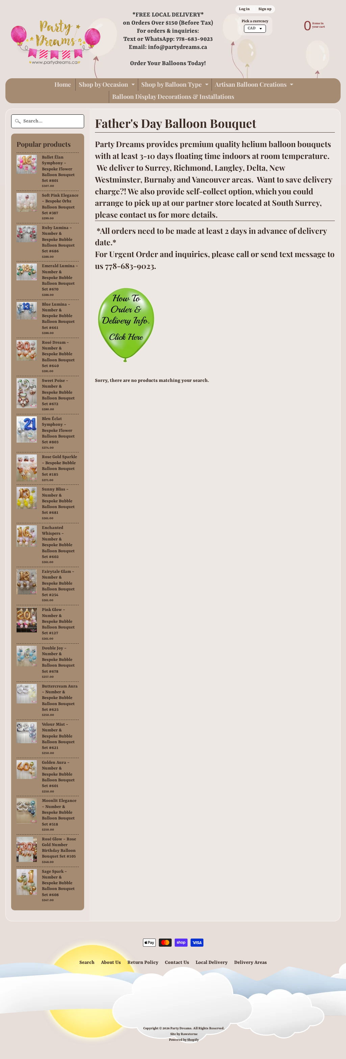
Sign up (264, 9)
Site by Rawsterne (184, 1034)
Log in (244, 9)
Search (87, 962)
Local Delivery (212, 962)
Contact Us (177, 962)
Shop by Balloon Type (175, 85)
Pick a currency (255, 21)
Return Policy (142, 962)
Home (62, 84)
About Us (111, 962)
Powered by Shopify (184, 1040)
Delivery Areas (250, 962)
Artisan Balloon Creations (255, 85)
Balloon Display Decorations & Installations (173, 96)
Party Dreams (181, 1028)
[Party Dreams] (56, 39)
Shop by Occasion (108, 85)
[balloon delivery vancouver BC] (125, 359)
